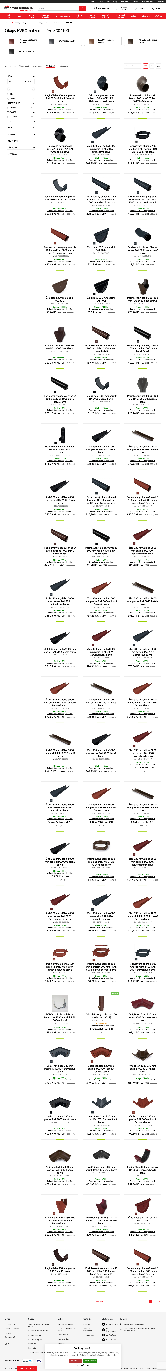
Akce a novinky (64, 1339)
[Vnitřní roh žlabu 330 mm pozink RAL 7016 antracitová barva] (101, 1105)
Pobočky (86, 1324)
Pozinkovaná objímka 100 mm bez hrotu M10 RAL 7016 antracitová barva (142, 967)
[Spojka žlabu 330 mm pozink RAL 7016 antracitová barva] (60, 185)
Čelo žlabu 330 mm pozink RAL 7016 (101, 248)
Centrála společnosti (87, 1329)
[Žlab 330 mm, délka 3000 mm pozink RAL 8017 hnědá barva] (101, 688)
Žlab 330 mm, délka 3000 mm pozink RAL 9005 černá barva (101, 449)
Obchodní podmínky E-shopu (67, 1329)
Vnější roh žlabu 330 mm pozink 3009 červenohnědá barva (142, 1017)
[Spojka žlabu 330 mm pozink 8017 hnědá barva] (60, 1257)
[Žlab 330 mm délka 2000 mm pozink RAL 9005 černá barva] (60, 638)
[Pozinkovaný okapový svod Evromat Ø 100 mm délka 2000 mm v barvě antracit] (143, 185)
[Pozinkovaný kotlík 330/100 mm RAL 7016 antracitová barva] (143, 385)
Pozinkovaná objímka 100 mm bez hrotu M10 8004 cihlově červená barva (60, 967)
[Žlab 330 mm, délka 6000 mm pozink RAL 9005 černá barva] (60, 848)
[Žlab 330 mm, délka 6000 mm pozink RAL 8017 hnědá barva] (143, 793)
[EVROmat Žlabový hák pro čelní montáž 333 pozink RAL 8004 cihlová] (60, 1003)
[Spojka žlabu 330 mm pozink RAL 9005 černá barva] (101, 385)
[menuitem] (6, 16)
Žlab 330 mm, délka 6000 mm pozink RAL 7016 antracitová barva (60, 808)
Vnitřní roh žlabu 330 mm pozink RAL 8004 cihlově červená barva (142, 1119)
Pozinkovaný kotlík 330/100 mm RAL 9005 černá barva (59, 347)
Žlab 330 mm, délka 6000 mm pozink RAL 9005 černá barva (60, 862)
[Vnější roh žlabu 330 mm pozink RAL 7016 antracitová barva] (60, 1054)
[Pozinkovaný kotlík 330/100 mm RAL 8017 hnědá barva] (143, 286)
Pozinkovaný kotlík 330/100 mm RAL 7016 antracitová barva (142, 399)
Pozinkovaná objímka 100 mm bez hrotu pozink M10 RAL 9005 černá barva (142, 149)
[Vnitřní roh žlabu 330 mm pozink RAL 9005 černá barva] (101, 1156)
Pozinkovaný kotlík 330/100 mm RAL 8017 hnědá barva (142, 299)
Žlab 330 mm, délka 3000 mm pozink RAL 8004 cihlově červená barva (60, 703)
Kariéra (8, 1333)
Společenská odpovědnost (10, 1338)
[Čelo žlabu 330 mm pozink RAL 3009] (143, 1206)
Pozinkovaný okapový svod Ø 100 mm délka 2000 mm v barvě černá (142, 348)
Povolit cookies (90, 1361)
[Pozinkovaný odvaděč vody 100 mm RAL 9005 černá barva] (60, 435)
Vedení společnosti (12, 1328)
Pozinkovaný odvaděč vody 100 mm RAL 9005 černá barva (59, 449)
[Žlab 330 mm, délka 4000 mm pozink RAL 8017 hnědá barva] (143, 435)
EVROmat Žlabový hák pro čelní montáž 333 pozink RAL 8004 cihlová (60, 1017)
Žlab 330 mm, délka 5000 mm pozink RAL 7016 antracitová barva (101, 149)
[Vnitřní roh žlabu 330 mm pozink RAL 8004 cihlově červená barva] (143, 1105)
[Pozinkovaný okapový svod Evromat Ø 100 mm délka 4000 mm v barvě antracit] (101, 486)
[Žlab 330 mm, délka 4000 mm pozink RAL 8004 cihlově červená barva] (143, 902)
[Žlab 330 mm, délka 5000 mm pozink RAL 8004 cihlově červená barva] (143, 688)
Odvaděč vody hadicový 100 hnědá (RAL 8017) (101, 1016)
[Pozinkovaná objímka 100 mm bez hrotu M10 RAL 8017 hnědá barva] (101, 848)
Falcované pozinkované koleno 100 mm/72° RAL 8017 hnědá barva (142, 98)
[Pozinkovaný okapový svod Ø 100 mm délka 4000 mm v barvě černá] (101, 536)
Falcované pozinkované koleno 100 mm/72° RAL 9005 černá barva (59, 149)
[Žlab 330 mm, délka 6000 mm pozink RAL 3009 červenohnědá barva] (143, 739)
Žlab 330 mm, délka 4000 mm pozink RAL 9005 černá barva (60, 500)
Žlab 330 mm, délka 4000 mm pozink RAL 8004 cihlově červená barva (142, 916)
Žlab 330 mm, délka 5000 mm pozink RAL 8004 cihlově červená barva (142, 703)
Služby (31, 1319)
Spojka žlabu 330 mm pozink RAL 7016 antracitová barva (59, 198)
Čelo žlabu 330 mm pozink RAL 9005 (101, 299)
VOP (7, 1344)
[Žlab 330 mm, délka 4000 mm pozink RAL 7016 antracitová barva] (101, 902)
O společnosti (10, 1324)
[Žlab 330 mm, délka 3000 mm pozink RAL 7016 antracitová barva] (143, 638)
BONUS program (35, 1339)
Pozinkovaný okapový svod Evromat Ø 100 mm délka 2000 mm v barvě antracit (142, 199)
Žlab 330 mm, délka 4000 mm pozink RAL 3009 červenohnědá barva (60, 916)
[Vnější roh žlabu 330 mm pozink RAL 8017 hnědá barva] (143, 1054)
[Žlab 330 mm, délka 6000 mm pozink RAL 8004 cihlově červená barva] (101, 793)
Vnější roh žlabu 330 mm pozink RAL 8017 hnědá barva (142, 1069)
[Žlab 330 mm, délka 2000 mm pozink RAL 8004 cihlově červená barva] (101, 587)
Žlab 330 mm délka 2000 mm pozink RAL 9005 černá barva (60, 650)
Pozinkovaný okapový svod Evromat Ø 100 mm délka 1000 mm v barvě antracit (101, 199)
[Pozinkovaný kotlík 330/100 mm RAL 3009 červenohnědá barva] (101, 1206)
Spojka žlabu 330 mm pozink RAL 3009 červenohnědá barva (142, 1170)
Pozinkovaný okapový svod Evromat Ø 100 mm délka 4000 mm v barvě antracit (101, 500)
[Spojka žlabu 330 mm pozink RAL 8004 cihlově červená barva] (60, 84)
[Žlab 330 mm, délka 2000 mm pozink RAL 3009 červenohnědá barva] (143, 536)
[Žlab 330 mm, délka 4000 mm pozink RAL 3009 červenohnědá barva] (60, 902)
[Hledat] (82, 8)
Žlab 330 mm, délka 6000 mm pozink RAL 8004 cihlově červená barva (101, 808)
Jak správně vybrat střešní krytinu (38, 1325)
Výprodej (61, 1343)
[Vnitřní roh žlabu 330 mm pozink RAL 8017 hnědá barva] (60, 1156)
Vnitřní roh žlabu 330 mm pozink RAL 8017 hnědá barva (60, 1170)
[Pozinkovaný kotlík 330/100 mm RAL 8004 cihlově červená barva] (60, 1206)
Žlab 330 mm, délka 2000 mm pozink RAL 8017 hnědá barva (142, 601)
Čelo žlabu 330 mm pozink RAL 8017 (60, 299)
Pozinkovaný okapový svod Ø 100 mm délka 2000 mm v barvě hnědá (101, 348)
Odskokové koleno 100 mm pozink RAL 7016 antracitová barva (142, 250)
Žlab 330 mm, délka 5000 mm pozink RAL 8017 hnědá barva (60, 753)
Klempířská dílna (34, 1335)
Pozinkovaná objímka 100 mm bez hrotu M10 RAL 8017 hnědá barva (101, 862)
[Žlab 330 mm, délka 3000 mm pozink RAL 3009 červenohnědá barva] (101, 638)
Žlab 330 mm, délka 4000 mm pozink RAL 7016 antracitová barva (101, 916)
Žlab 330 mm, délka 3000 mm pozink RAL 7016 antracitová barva (143, 652)
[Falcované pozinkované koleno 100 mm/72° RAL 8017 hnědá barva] (143, 84)
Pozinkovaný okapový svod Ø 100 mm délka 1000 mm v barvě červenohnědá (101, 1271)
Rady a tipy (32, 1348)
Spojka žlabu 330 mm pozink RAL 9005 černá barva (101, 397)
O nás (7, 1319)
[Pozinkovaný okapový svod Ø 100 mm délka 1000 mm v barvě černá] (60, 385)
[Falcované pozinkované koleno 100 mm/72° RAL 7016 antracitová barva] (101, 84)
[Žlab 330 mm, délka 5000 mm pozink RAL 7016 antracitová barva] (101, 135)
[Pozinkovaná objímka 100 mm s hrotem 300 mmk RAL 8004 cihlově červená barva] (101, 952)
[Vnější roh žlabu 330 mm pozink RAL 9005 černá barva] (60, 1105)
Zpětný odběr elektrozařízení (40, 1352)
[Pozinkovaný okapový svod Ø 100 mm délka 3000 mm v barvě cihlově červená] (60, 236)
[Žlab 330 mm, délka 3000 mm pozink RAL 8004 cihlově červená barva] (60, 688)
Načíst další (101, 1302)
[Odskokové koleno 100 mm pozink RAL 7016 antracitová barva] (143, 236)
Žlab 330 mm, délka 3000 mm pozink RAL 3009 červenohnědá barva (101, 652)
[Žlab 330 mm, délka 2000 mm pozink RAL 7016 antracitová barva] (60, 587)
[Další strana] (159, 1301)
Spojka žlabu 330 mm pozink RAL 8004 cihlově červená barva (59, 98)
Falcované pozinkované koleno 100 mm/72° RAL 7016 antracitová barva (101, 98)
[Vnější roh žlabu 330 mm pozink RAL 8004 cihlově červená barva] (101, 1054)
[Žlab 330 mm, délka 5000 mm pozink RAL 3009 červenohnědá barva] (143, 848)
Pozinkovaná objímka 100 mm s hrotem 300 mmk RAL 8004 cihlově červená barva (101, 967)
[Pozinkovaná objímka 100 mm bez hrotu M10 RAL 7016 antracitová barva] (143, 952)
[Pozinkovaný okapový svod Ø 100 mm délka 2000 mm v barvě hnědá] (101, 334)
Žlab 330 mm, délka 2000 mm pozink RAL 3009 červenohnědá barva (143, 551)
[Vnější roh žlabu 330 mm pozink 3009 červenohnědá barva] (143, 1003)
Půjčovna (32, 1344)
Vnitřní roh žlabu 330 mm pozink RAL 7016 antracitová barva (101, 1119)
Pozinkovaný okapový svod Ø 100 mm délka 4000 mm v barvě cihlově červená (142, 500)
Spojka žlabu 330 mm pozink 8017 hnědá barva (59, 1269)
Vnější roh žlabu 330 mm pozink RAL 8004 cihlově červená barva (101, 1069)
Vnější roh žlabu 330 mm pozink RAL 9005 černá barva (60, 1118)
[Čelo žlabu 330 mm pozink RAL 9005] (101, 286)
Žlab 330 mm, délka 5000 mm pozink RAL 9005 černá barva (101, 753)
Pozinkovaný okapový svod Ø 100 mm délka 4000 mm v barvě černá (101, 551)
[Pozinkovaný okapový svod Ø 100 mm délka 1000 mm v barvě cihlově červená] (143, 1257)
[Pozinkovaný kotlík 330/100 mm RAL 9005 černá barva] (60, 334)
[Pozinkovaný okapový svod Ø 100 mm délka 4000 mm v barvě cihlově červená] (143, 486)
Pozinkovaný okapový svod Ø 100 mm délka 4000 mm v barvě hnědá (60, 551)
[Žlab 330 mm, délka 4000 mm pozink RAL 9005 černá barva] (60, 486)
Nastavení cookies (83, 1365)
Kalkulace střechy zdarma (38, 1331)
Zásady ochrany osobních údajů (150, 1368)
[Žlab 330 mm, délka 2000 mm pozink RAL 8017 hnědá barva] (143, 587)
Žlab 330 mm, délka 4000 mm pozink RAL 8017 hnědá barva (142, 449)
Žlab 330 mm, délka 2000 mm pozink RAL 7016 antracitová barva (60, 601)
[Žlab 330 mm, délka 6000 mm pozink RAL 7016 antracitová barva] (60, 793)
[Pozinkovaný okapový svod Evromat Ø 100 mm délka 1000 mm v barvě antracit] (101, 185)
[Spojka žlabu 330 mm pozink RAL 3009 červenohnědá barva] (143, 1156)
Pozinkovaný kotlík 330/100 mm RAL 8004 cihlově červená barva (59, 1221)
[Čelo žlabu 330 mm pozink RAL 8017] (60, 286)
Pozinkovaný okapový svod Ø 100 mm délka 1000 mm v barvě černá (60, 399)
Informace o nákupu (65, 1324)
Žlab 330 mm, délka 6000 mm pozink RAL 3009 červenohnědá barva (143, 753)
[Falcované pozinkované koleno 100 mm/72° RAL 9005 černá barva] (60, 135)
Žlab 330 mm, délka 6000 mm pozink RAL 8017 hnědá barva (142, 808)
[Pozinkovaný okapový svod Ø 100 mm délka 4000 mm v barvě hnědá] (60, 536)
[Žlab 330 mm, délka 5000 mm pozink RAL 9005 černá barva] (101, 739)
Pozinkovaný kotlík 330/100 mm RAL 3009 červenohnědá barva (101, 1221)
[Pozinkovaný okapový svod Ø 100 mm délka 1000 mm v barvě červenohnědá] (101, 1257)
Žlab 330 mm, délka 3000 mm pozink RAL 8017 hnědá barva (101, 703)
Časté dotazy (63, 1335)
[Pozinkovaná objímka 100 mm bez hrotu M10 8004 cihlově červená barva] (60, 952)
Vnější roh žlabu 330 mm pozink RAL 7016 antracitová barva (59, 1069)
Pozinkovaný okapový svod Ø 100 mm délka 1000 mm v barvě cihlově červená (142, 1271)
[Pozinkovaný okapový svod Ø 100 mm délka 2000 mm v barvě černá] (143, 334)
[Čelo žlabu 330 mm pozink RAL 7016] (101, 236)
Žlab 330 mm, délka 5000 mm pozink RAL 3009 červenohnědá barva (143, 862)
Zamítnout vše (75, 1361)
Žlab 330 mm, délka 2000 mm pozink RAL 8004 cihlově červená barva (101, 601)
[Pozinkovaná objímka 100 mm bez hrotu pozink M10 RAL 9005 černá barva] (143, 135)
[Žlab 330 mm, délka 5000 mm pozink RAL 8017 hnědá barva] (60, 739)
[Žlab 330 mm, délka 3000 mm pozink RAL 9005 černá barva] (101, 435)
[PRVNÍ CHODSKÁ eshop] (17, 8)
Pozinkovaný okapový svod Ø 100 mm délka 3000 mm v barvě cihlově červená (60, 250)
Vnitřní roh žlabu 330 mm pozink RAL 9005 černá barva (101, 1168)
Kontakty (87, 1319)
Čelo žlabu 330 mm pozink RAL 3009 (142, 1219)
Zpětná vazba (88, 1335)
